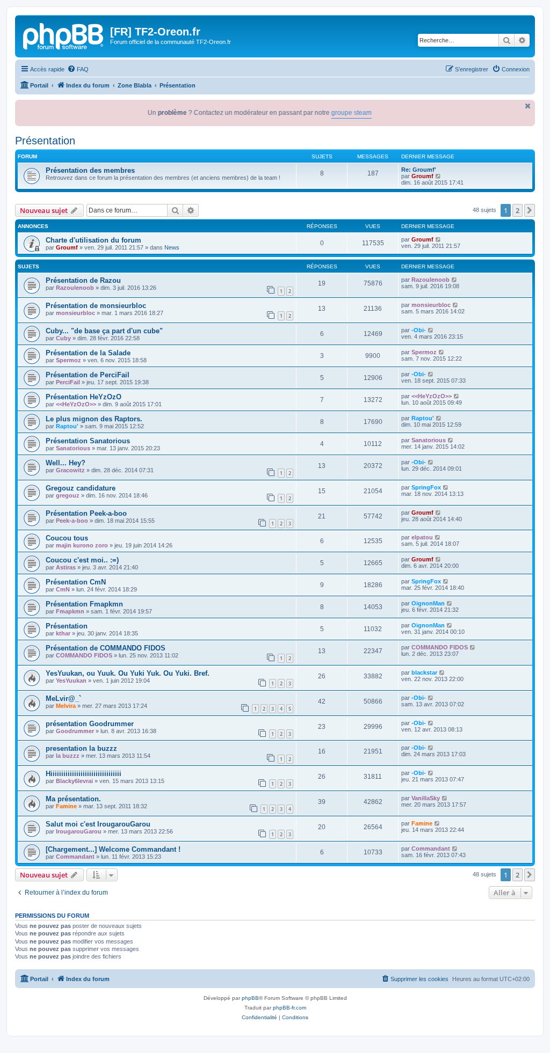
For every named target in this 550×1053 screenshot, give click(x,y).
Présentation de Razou (83, 280)
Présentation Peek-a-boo (86, 513)
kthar (63, 633)
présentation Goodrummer (90, 724)
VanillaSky (425, 798)
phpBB (250, 998)
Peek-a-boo (72, 520)
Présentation (45, 141)
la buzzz (67, 755)
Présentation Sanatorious (88, 441)
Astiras (66, 567)
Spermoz (68, 360)
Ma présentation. (73, 799)
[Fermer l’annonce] (528, 106)
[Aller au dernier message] (438, 239)
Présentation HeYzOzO (83, 397)
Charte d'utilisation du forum (93, 240)
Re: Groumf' (418, 169)
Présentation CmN (76, 582)
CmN (63, 589)
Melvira (66, 706)
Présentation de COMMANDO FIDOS (105, 648)
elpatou (422, 537)
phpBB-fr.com (289, 1008)
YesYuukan (71, 680)
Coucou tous (67, 538)
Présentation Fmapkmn (84, 604)
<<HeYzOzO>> (76, 404)
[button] (529, 210)
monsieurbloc (75, 313)
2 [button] (517, 210)
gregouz (67, 495)
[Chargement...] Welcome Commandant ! (113, 849)
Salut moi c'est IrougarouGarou (98, 824)
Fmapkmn (70, 611)
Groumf (422, 176)
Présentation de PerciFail (87, 375)
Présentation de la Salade (88, 353)
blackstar (424, 672)
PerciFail (68, 382)
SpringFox (426, 487)
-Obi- (418, 330)
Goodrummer (75, 731)
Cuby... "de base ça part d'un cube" (104, 331)
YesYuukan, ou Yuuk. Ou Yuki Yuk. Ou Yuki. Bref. (127, 673)
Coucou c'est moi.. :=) (82, 560)
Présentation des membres (90, 170)
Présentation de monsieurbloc (96, 306)
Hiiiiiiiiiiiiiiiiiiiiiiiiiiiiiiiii (83, 774)
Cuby (63, 338)
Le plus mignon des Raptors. (94, 419)
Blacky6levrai (74, 781)
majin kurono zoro (82, 545)
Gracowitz (70, 470)
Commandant (75, 856)
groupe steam (334, 112)
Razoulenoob (75, 287)
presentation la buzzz (81, 748)
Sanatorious (73, 448)
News (171, 247)
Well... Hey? (65, 463)
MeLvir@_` (63, 698)
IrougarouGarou (79, 831)
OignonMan (428, 603)
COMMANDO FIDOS (84, 655)
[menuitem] (78, 69)
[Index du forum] (64, 35)
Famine (66, 806)
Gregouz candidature (80, 488)
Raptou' (67, 426)
